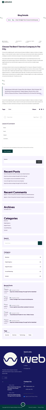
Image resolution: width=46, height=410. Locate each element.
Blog (13, 20)
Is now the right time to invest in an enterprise (14, 181)
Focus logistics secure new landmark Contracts (14, 178)
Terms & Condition (32, 407)
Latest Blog (27, 362)
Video (40, 42)
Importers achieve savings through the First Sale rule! (15, 176)
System (5, 230)
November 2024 (7, 209)
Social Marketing (7, 227)
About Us (27, 356)
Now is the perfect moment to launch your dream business (17, 173)
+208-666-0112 (29, 389)
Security (7, 335)
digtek (5, 194)
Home (9, 20)
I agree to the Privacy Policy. (31, 396)
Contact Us (27, 368)
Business (6, 220)
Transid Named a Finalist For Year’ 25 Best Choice (22, 314)
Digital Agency (7, 223)
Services (14, 335)
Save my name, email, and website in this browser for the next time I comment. (18, 147)
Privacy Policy (41, 407)
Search (5, 159)
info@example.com (30, 386)
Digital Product (7, 225)
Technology (22, 335)
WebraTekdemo (5, 42)
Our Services (28, 359)
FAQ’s (26, 365)
